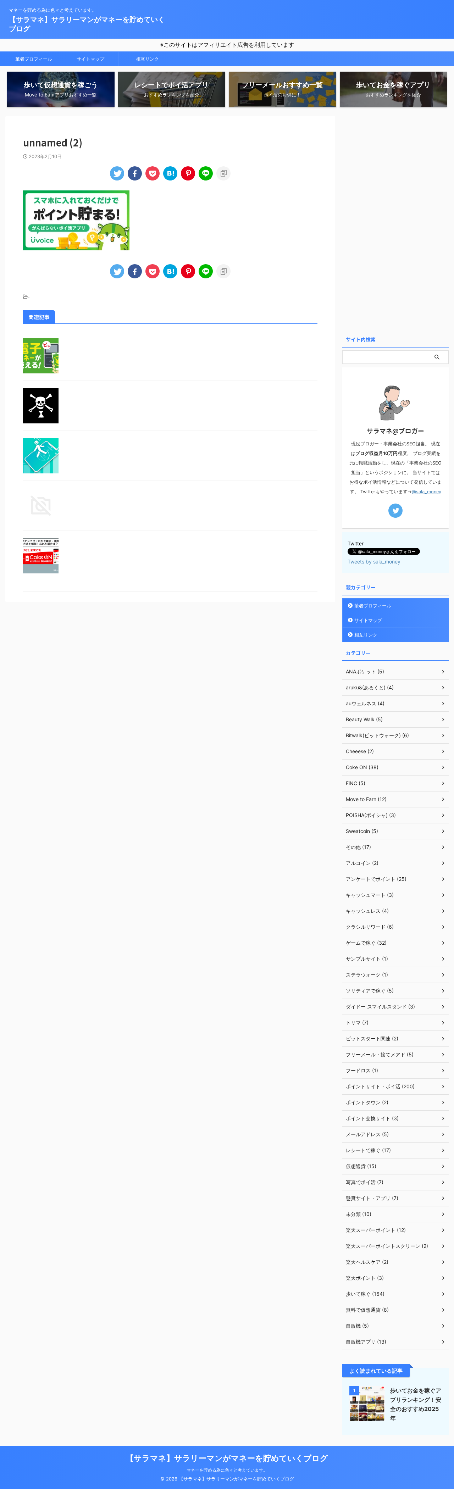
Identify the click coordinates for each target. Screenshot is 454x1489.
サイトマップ (90, 59)
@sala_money (426, 491)
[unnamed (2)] (170, 173)
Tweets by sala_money (374, 562)
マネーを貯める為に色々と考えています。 (227, 1470)
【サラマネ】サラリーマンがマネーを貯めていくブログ (227, 1458)
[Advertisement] (395, 222)
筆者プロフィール (33, 59)
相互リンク (147, 59)
